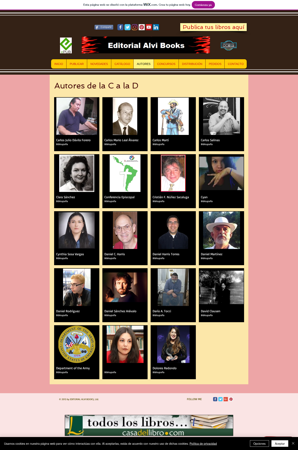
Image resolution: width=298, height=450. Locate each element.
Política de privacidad (203, 443)
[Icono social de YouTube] (149, 27)
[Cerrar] (293, 443)
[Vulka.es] (229, 45)
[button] (76, 124)
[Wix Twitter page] (127, 27)
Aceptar (280, 443)
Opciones (259, 443)
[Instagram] (135, 27)
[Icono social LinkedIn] (156, 27)
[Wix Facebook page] (120, 27)
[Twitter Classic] (220, 399)
